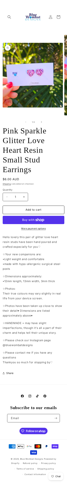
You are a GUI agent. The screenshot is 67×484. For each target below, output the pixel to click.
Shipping (7, 184)
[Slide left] (26, 122)
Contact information (35, 474)
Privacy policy (48, 463)
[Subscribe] (56, 418)
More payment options (33, 228)
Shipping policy (45, 469)
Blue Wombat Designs (31, 459)
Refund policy (30, 463)
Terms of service (25, 469)
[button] (9, 17)
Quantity (7, 189)
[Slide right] (41, 122)
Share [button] (10, 373)
